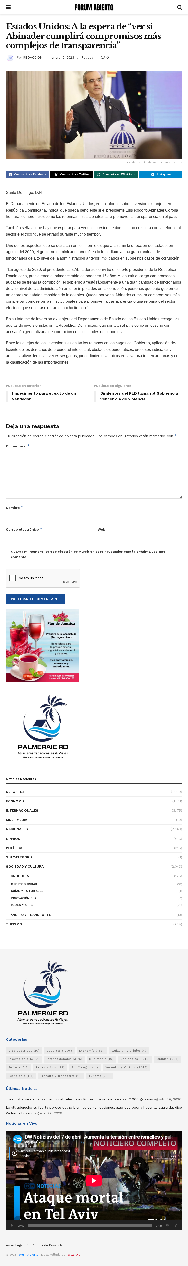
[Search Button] (179, 7)
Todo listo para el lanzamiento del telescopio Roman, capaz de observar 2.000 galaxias (79, 1099)
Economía (15, 801)
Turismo (14, 924)
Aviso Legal (15, 1245)
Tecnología (17, 876)
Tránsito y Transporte (28, 915)
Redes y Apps (22, 905)
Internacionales (22, 810)
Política (87, 57)
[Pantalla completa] (175, 1225)
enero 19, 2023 (62, 57)
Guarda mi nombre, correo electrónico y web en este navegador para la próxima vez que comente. (88, 554)
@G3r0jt (74, 1254)
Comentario (18, 446)
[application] (94, 1180)
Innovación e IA (23, 898)
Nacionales (17, 829)
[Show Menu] (8, 7)
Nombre (14, 507)
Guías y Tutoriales (27, 891)
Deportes (15, 792)
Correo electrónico (24, 529)
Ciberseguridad (24, 884)
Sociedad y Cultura (25, 866)
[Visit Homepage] (94, 7)
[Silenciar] (167, 1225)
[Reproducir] (12, 1225)
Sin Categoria (19, 857)
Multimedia (16, 820)
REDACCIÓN (32, 57)
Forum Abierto (28, 1254)
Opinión (13, 838)
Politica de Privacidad (48, 1245)
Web (101, 529)
